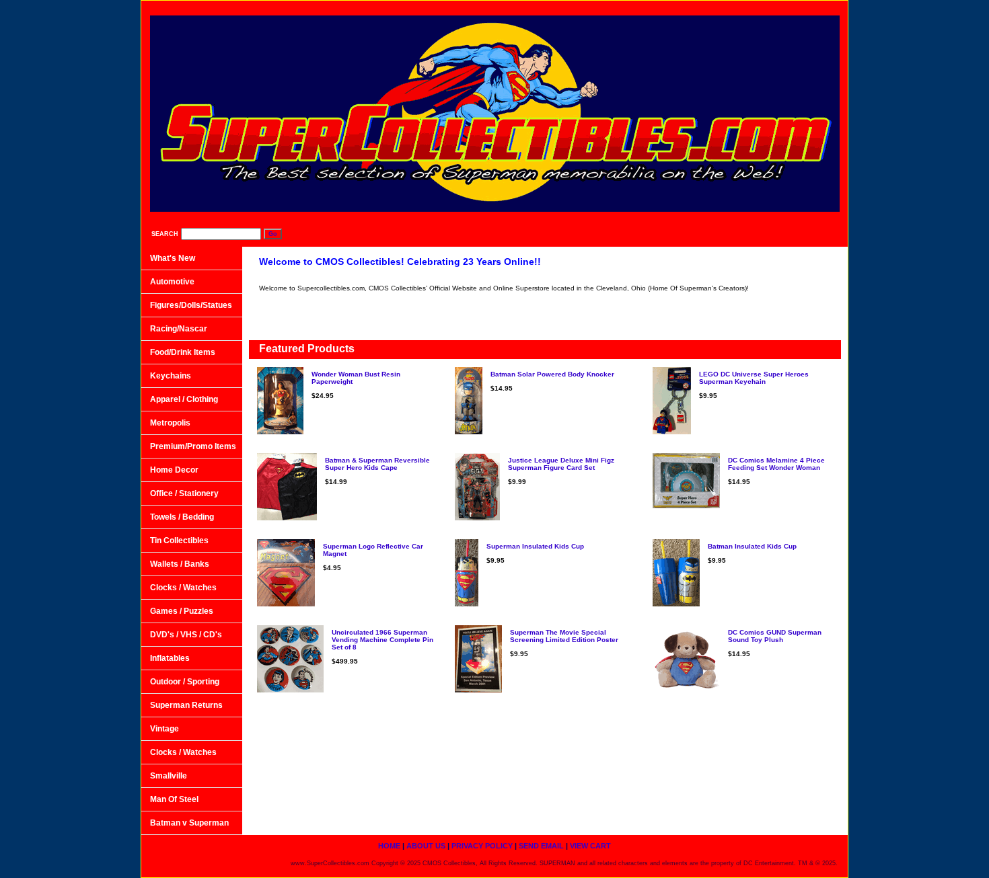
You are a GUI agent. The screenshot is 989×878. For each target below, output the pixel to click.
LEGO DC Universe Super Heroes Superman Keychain (754, 377)
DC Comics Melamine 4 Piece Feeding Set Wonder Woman (776, 463)
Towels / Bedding (182, 517)
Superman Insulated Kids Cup (535, 546)
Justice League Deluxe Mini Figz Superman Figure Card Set (561, 463)
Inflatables (170, 658)
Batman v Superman (189, 823)
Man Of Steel (174, 799)
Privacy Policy (673, 7)
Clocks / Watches (183, 587)
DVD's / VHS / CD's (186, 634)
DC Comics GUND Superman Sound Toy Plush (774, 636)
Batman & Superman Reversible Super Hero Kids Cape (377, 463)
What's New (172, 258)
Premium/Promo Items (193, 446)
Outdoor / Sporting (184, 681)
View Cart (813, 7)
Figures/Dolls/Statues (191, 305)
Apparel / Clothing (184, 399)
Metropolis (170, 423)
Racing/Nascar (178, 328)
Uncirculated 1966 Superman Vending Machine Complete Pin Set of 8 (382, 640)
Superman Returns (186, 705)
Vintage (164, 728)
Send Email (747, 7)
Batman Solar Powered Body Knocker (552, 374)
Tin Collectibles (179, 540)
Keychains (170, 376)
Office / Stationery (184, 493)
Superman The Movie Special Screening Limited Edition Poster (564, 636)
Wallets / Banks (179, 564)
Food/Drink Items (182, 352)
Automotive (172, 281)
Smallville (168, 776)
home (549, 7)
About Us (603, 7)
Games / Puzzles (181, 611)
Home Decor (174, 470)
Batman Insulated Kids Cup (752, 546)
